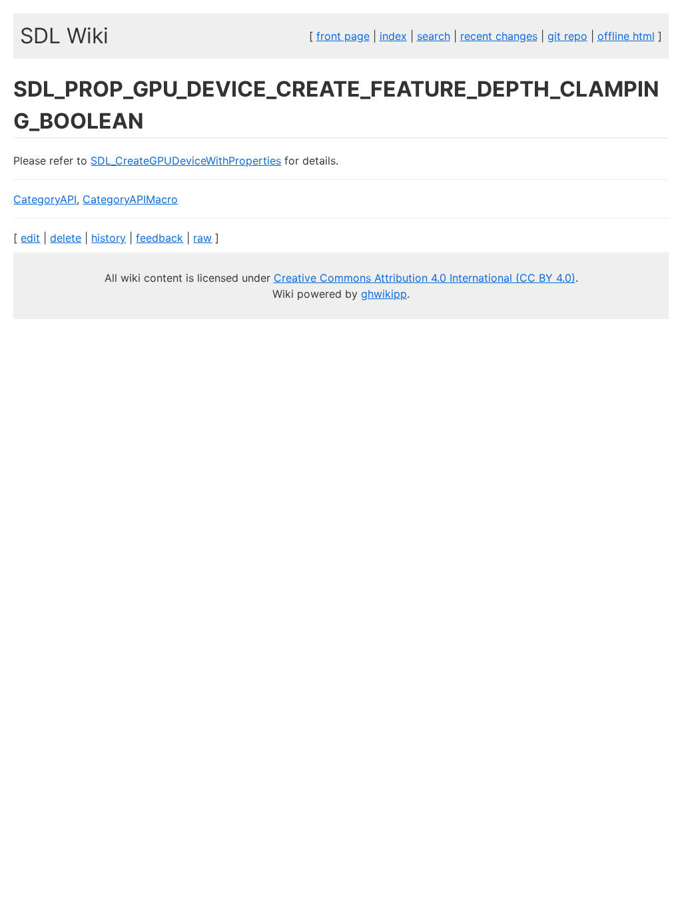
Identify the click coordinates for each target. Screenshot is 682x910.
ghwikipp (384, 293)
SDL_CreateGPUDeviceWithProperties (186, 160)
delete (65, 237)
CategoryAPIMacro (130, 199)
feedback (159, 237)
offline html (626, 36)
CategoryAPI (45, 199)
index (393, 36)
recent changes (498, 36)
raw (202, 237)
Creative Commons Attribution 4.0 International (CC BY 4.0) (424, 277)
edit (30, 237)
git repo (567, 36)
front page (343, 36)
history (108, 237)
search (433, 36)
